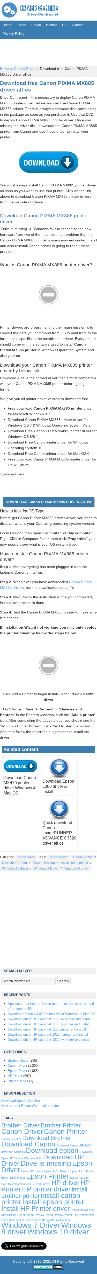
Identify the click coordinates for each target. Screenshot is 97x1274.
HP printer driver (46, 1189)
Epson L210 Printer (82, 1171)
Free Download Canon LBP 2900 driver (25, 1184)
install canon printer (74, 863)
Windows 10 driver (15, 868)
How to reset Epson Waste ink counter (30, 1106)
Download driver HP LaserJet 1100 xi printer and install (48, 1024)
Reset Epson (25, 1214)
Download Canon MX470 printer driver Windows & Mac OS (51, 1014)
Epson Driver (17, 1071)
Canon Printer (83, 857)
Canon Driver (25, 69)
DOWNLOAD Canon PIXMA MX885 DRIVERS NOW (49, 502)
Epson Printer (47, 1176)
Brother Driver (18, 1060)
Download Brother (46, 1138)
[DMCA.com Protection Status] (48, 1268)
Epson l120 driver (32, 1171)
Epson (36, 25)
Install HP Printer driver (35, 1208)
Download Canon (14, 863)
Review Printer (63, 1214)
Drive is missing (44, 863)
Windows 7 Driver (46, 868)
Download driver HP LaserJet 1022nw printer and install (49, 1040)
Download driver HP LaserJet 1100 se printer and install (49, 1019)
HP (64, 25)
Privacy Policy (13, 34)
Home (7, 25)
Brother (51, 25)
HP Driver (15, 1076)
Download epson (52, 1150)
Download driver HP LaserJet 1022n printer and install (48, 1034)
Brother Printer (61, 1125)
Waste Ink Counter (58, 1220)
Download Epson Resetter (20, 1101)
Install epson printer (53, 1202)
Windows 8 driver (76, 868)
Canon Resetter (11, 1139)
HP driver (65, 1182)
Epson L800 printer (13, 1177)
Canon (21, 25)
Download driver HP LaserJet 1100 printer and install (47, 1029)
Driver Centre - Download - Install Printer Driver (30, 10)
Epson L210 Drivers (56, 1171)
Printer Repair (18, 1081)
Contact (78, 25)
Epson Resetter (79, 1177)
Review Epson (44, 1214)
